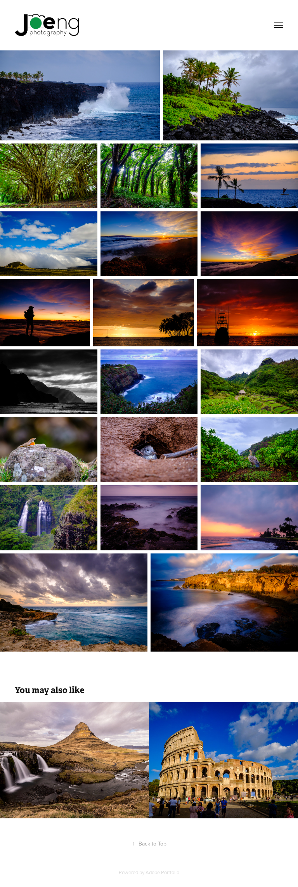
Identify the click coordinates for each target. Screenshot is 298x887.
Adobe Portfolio (162, 872)
